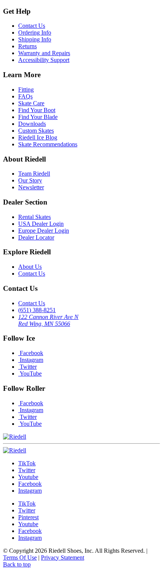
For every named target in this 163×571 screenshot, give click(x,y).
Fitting (26, 89)
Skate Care (31, 103)
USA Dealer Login (41, 223)
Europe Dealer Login (43, 230)
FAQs (25, 96)
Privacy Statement (62, 557)
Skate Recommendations (47, 144)
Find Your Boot (36, 110)
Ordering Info (34, 32)
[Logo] (14, 450)
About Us (30, 266)
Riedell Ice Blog (37, 137)
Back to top (17, 564)
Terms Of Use (20, 557)
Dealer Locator (36, 237)
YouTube (30, 373)
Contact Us (31, 25)
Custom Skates (36, 130)
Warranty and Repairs (44, 53)
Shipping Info (34, 39)
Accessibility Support (43, 60)
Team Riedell (34, 173)
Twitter (27, 366)
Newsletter (31, 187)
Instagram (30, 360)
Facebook (30, 353)
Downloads (32, 124)
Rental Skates (34, 217)
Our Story (30, 180)
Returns (27, 46)
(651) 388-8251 (37, 310)
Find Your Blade (38, 117)
